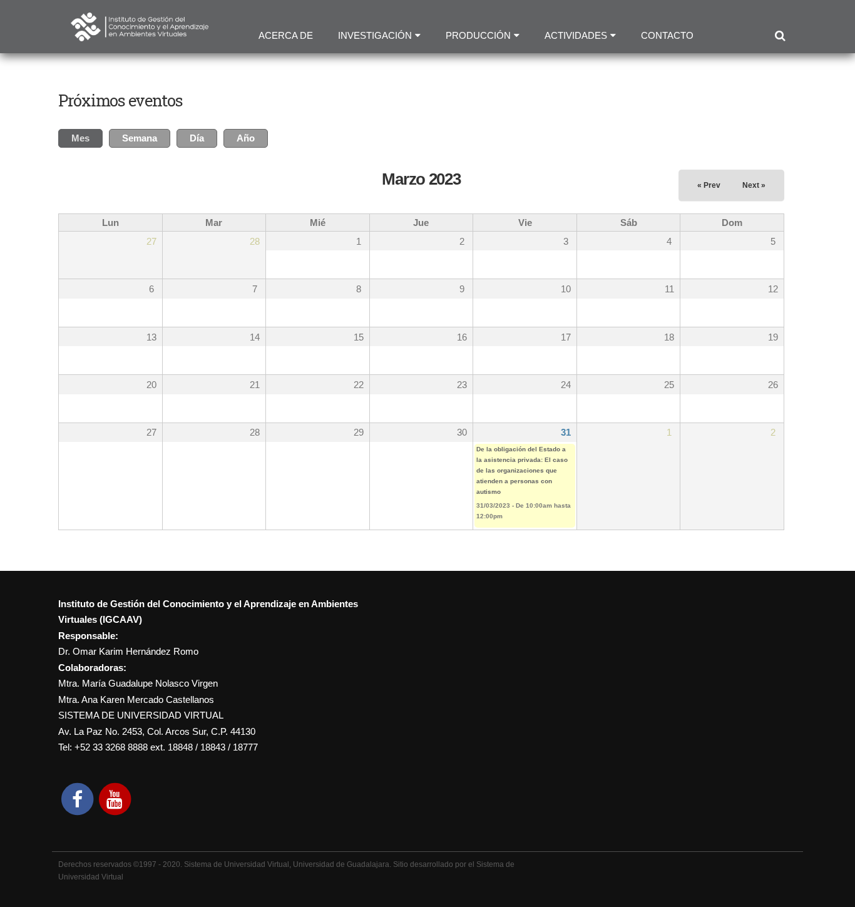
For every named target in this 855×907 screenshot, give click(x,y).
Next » (753, 185)
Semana (139, 138)
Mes (87, 138)
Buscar (779, 36)
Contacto (667, 35)
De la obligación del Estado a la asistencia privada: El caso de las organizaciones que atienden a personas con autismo (522, 470)
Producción (478, 35)
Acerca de (286, 35)
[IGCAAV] (139, 33)
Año (246, 138)
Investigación (375, 35)
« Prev (708, 185)
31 (566, 432)
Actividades (576, 35)
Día (197, 138)
